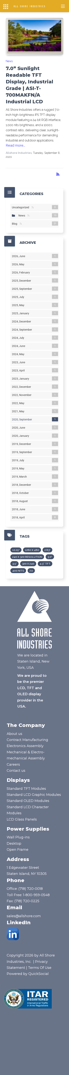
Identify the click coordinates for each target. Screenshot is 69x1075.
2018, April (19, 517)
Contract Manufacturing (27, 740)
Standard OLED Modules (28, 801)
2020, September (23, 419)
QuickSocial (38, 974)
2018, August (20, 501)
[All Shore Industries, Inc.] (29, 6)
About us (14, 734)
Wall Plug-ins (18, 837)
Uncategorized (21, 207)
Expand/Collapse (13, 215)
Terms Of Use (39, 968)
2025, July (19, 297)
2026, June (19, 256)
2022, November (22, 395)
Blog (15, 223)
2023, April (19, 370)
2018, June (19, 509)
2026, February (21, 272)
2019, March (20, 476)
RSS (33, 207)
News (9, 61)
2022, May (19, 403)
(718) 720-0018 (30, 889)
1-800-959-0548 (36, 895)
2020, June (19, 427)
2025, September (23, 289)
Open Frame (17, 850)
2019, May (19, 468)
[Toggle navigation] (63, 6)
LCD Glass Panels (22, 819)
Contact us (16, 771)
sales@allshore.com (24, 916)
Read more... (15, 145)
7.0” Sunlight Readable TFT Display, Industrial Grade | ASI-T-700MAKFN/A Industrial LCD (29, 85)
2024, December (22, 321)
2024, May (19, 354)
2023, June (19, 362)
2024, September (23, 329)
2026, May (19, 264)
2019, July (19, 460)
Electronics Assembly (25, 746)
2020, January (21, 436)
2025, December (22, 280)
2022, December (22, 387)
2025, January (21, 313)
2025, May (19, 305)
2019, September (23, 452)
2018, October (21, 493)
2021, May (19, 411)
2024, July (19, 338)
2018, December (22, 485)
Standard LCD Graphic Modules (34, 795)
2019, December (22, 444)
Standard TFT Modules (26, 789)
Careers (13, 764)
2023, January (21, 378)
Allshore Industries (19, 152)
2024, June (19, 346)
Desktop (14, 843)
